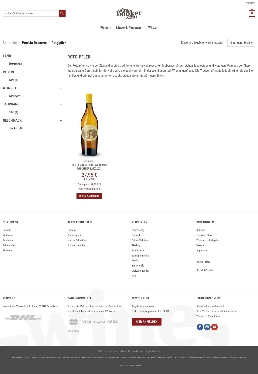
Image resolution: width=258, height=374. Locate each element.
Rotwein (7, 230)
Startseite (10, 43)
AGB (100, 351)
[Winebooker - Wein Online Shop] (129, 13)
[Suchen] (62, 13)
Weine (104, 27)
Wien (13, 80)
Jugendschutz (152, 351)
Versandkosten (92, 188)
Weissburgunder (140, 270)
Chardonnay (138, 230)
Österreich (16, 64)
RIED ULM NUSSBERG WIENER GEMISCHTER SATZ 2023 (89, 166)
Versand (200, 245)
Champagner (74, 235)
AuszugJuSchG (240, 357)
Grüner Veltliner (140, 240)
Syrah (135, 260)
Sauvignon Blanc (140, 255)
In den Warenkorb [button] (89, 196)
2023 (13, 112)
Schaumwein (9, 245)
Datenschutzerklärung (131, 351)
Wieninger (16, 96)
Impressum (202, 250)
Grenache (137, 235)
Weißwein (8, 235)
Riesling (136, 245)
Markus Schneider (76, 240)
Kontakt (200, 230)
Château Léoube (76, 245)
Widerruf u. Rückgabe (207, 240)
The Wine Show (204, 235)
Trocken (15, 128)
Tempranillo (138, 265)
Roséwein (8, 240)
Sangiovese (138, 250)
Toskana (71, 230)
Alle (134, 275)
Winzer (153, 27)
